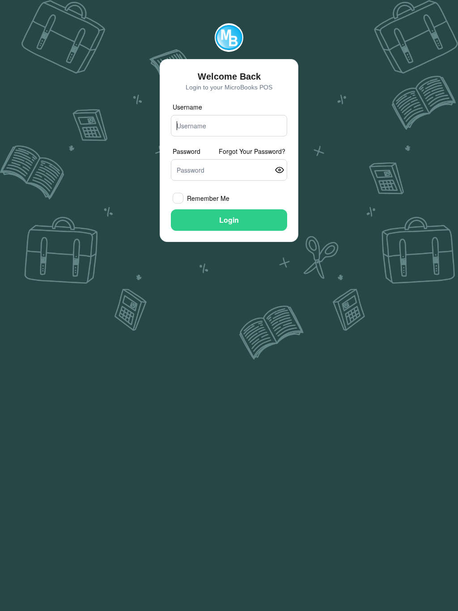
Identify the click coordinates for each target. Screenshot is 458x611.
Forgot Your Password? (252, 151)
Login (229, 220)
